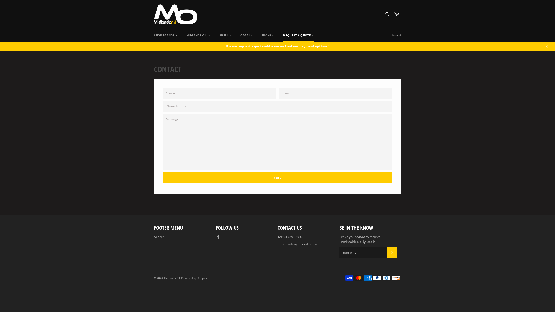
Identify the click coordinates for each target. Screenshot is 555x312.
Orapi (245, 35)
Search (159, 236)
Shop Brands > (165, 35)
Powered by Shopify (194, 278)
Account (396, 35)
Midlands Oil (197, 35)
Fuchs (267, 35)
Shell (224, 35)
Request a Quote (297, 35)
